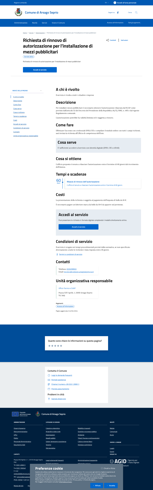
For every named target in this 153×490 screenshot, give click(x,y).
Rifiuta (99, 485)
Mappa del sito (18, 486)
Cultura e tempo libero (85, 441)
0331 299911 (21, 465)
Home (25, 33)
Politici (16, 438)
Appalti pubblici (50, 438)
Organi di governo (19, 428)
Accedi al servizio (78, 227)
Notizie (112, 428)
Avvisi (112, 435)
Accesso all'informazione (115, 22)
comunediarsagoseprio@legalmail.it (28, 477)
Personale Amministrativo (22, 441)
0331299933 (71, 269)
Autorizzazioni (40, 33)
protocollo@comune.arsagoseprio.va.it (26, 474)
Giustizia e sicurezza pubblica (87, 431)
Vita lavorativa (50, 448)
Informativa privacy (84, 463)
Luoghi (112, 448)
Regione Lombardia (20, 2)
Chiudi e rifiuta (111, 468)
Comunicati (113, 431)
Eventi (112, 451)
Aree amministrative (20, 431)
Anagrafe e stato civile (53, 431)
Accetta (113, 485)
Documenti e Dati (19, 445)
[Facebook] (117, 12)
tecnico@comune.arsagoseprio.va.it (79, 272)
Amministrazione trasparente (87, 460)
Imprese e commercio (85, 445)
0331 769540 (21, 468)
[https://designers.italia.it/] (124, 461)
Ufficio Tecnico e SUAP (67, 288)
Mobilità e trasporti (84, 428)
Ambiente (81, 435)
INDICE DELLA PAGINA (20, 90)
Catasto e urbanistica (53, 428)
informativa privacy (65, 482)
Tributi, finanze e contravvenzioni (88, 438)
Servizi (31, 33)
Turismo (48, 445)
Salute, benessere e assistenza (56, 441)
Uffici (15, 435)
